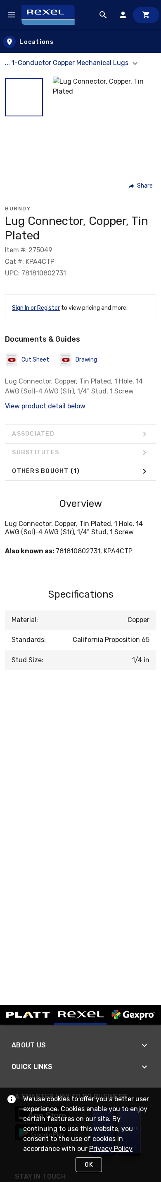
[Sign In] (123, 15)
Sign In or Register (36, 307)
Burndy (18, 208)
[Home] (51, 15)
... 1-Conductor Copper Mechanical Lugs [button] (67, 63)
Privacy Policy (111, 1149)
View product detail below (45, 406)
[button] (24, 97)
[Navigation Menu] (11, 15)
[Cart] (146, 15)
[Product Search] (103, 15)
